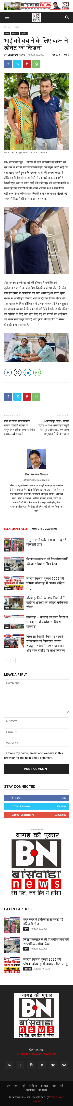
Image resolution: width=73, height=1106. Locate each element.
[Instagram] (31, 1065)
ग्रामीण (23, 33)
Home (7, 27)
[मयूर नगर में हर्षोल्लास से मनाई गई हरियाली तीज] (14, 544)
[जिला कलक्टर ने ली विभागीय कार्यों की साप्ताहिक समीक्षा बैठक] (14, 564)
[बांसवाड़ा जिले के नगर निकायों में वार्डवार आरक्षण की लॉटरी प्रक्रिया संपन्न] (14, 603)
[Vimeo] (53, 1065)
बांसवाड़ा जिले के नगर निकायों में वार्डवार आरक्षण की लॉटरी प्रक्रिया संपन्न (47, 602)
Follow (61, 806)
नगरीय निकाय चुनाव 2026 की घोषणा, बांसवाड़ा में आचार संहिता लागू (45, 583)
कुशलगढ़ (8, 588)
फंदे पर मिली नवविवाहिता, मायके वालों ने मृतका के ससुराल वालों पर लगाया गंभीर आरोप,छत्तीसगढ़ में (19, 427)
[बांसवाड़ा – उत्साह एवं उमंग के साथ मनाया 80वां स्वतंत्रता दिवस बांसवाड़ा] (14, 622)
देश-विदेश (43, 1090)
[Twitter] (17, 64)
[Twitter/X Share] (17, 372)
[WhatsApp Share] (37, 372)
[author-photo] (36, 468)
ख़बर (17, 27)
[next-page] (13, 660)
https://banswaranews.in (36, 479)
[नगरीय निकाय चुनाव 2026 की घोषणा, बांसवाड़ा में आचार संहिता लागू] (14, 583)
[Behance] (9, 1065)
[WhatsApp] (36, 64)
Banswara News (16, 54)
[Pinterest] (27, 64)
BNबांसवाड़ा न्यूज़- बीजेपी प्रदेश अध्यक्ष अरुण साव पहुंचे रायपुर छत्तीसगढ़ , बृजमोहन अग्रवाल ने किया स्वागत (53, 427)
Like (64, 797)
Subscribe (60, 814)
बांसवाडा (15, 33)
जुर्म (23, 1085)
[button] (6, 17)
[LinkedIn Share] (27, 372)
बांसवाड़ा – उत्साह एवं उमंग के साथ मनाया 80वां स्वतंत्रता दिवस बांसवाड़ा (47, 622)
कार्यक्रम (33, 1085)
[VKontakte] (64, 1065)
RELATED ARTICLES (16, 528)
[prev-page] (6, 660)
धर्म (61, 1085)
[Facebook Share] (8, 372)
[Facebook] (8, 64)
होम (8, 1085)
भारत (54, 1085)
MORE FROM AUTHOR (45, 528)
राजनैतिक (30, 1090)
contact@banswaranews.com (36, 1054)
